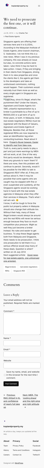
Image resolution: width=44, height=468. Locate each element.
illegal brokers (10, 267)
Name (7, 338)
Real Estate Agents (12, 36)
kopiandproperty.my (19, 6)
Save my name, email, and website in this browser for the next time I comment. (22, 375)
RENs (7, 271)
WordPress (19, 463)
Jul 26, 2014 (8, 33)
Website (7, 360)
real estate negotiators (28, 267)
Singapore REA (19, 271)
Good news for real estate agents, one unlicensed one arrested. (21, 258)
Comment (9, 311)
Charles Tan (23, 33)
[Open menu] (39, 5)
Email (7, 349)
